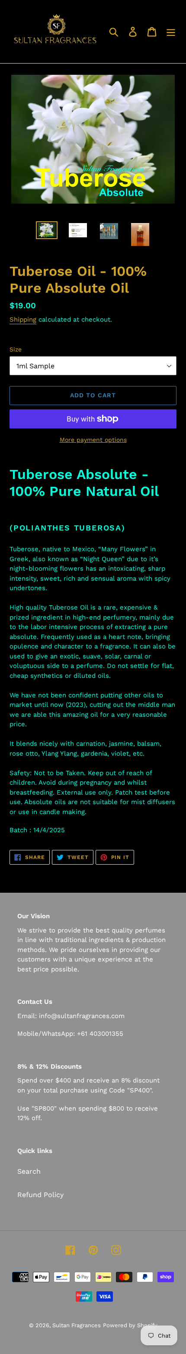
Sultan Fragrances (76, 1325)
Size (16, 349)
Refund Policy (40, 1195)
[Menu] (170, 32)
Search (29, 1171)
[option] (46, 231)
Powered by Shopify (130, 1325)
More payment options (93, 439)
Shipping (23, 319)
